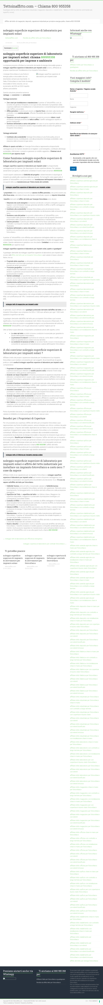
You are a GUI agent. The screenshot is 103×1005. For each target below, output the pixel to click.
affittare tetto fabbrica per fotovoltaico (84, 675)
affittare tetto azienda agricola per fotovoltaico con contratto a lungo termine (82, 586)
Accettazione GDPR (77, 154)
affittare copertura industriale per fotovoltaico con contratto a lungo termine (82, 271)
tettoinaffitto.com (11, 38)
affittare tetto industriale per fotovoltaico (84, 697)
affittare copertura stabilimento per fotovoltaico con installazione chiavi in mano (83, 539)
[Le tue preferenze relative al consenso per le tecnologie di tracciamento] (99, 1001)
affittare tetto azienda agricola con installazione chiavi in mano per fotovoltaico (82, 559)
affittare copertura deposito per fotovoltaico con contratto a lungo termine (82, 207)
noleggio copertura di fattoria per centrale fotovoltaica (56, 558)
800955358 (48, 57)
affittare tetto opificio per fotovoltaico (83, 895)
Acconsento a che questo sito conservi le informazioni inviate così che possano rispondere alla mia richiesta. (86, 160)
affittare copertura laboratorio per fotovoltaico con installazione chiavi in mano (83, 329)
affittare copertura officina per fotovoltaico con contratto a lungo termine (82, 402)
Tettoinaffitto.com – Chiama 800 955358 (36, 6)
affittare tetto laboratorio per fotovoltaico (85, 766)
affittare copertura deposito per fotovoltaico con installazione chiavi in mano (83, 239)
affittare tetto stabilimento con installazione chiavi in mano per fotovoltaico (81, 931)
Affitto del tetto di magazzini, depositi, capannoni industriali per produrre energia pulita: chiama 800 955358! (42, 21)
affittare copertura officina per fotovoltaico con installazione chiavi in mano (83, 434)
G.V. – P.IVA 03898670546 (93, 1001)
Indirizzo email (76, 123)
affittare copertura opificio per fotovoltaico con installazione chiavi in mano (83, 487)
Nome (72, 99)
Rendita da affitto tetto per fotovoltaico (37, 38)
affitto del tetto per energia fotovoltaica (84, 961)
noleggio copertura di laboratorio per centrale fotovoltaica (44, 544)
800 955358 (41, 445)
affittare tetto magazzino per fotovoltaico (85, 811)
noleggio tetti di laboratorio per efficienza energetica (22, 539)
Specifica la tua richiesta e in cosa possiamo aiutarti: (84, 134)
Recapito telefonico (77, 112)
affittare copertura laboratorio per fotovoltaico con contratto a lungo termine (82, 297)
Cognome (73, 107)
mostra (14, 48)
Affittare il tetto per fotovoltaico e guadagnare (51, 979)
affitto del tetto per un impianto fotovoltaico (26, 255)
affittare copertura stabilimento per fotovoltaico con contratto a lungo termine (82, 507)
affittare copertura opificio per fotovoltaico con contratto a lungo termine (82, 455)
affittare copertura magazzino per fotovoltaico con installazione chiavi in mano (83, 382)
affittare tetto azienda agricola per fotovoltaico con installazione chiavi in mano (83, 600)
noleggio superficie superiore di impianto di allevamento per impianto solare (13, 559)
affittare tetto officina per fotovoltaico (83, 850)
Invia (73, 169)
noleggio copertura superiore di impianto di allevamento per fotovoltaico (34, 559)
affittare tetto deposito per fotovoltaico (84, 630)
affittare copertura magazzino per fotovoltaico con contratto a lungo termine (82, 350)
